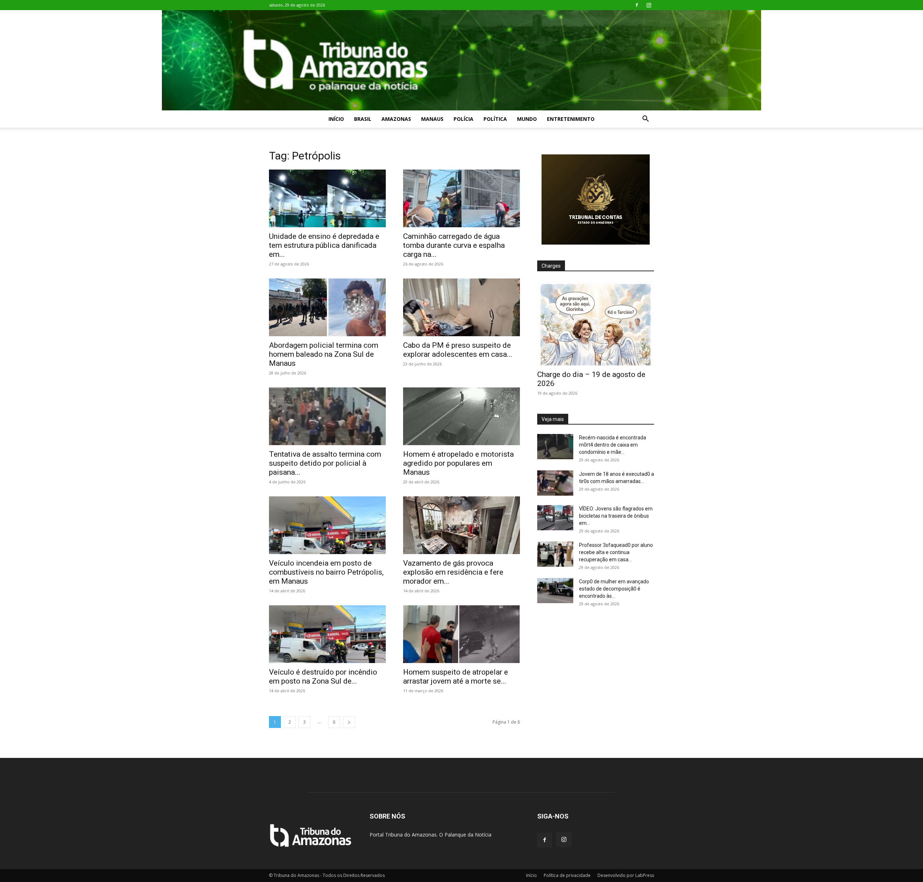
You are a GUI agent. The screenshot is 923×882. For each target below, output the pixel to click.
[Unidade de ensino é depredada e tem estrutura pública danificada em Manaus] (327, 198)
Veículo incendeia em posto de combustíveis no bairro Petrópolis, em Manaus (326, 572)
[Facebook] (636, 5)
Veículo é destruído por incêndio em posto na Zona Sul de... (323, 676)
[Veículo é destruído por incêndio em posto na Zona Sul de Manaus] (327, 634)
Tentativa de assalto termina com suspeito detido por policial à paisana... (325, 463)
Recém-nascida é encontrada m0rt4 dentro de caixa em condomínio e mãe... (612, 445)
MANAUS (432, 118)
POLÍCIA (463, 118)
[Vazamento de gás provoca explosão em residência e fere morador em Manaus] (461, 525)
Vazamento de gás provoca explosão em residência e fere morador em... (453, 572)
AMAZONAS (396, 118)
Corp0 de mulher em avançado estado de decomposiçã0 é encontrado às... (614, 589)
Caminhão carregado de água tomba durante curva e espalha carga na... (454, 245)
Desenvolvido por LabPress (625, 875)
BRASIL (362, 118)
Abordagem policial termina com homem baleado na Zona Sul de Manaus (323, 354)
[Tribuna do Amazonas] (461, 60)
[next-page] (349, 722)
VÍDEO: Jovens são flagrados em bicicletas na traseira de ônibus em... (616, 516)
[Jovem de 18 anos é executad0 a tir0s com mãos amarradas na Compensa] (555, 483)
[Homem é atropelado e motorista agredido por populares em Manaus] (461, 416)
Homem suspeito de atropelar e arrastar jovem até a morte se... (455, 676)
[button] (645, 119)
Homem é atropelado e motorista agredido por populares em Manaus (458, 463)
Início (336, 118)
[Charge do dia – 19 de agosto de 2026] (595, 323)
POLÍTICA (495, 118)
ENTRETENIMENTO (571, 118)
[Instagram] (648, 5)
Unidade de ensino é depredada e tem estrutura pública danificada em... (324, 245)
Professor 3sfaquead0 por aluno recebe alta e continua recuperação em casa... (616, 552)
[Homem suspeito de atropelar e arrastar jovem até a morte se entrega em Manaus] (461, 634)
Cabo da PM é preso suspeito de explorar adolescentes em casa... (457, 350)
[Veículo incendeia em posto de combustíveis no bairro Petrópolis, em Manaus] (327, 525)
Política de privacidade (567, 875)
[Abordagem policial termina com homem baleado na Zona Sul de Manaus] (327, 307)
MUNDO (527, 118)
